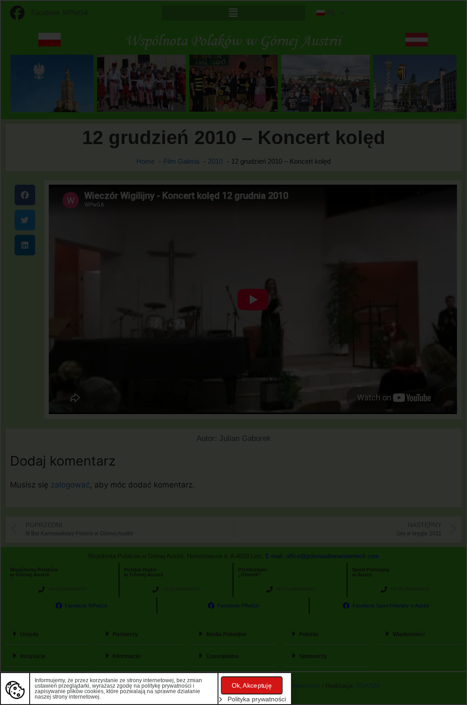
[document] (233, 352)
